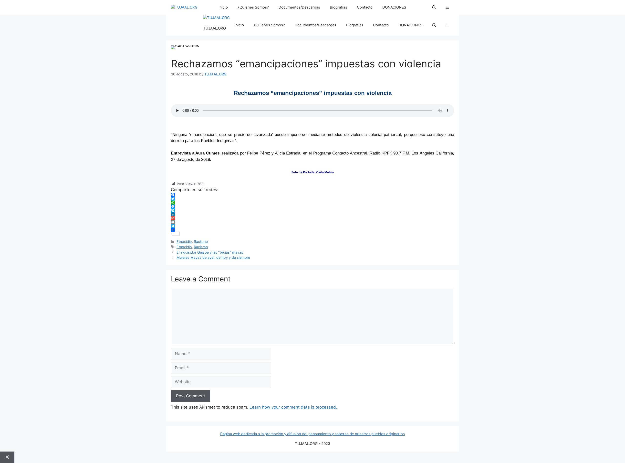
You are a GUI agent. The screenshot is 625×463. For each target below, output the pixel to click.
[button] (434, 7)
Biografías (338, 7)
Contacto (365, 7)
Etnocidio (184, 241)
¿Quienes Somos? (253, 7)
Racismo (201, 241)
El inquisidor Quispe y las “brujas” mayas (210, 252)
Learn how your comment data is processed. (293, 407)
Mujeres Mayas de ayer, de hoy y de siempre (213, 257)
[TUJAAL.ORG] (184, 7)
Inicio (223, 7)
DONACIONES (394, 7)
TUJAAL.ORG (214, 28)
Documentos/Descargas (299, 7)
